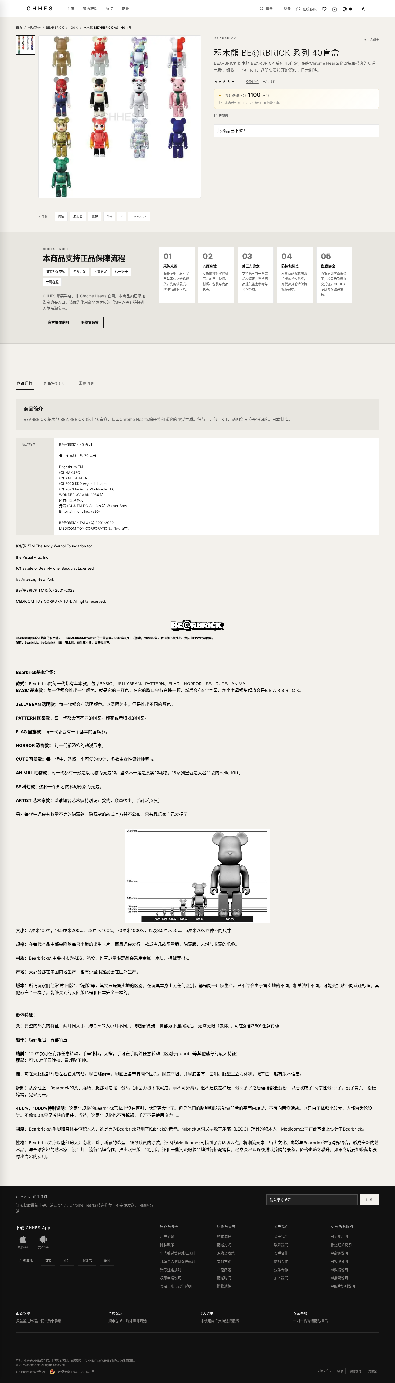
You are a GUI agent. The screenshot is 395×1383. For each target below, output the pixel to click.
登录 (287, 8)
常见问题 (224, 1270)
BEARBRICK (55, 28)
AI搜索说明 (339, 1278)
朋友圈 (77, 216)
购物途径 (224, 1286)
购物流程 (224, 1236)
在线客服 (26, 1261)
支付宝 (372, 1371)
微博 (95, 216)
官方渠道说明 (58, 322)
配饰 (125, 8)
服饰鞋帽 (90, 8)
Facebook (139, 216)
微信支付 (355, 1371)
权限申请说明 (170, 1278)
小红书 (87, 1261)
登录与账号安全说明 (176, 1286)
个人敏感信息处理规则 (177, 1253)
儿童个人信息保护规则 (177, 1261)
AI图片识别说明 (343, 1286)
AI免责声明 (339, 1236)
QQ (109, 216)
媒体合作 (281, 1270)
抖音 (66, 1261)
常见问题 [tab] (86, 383)
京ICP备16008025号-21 (30, 1371)
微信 (61, 216)
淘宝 (48, 1261)
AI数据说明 (339, 1270)
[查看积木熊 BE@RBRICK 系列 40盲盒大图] (120, 117)
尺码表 (223, 116)
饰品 (109, 8)
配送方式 (224, 1245)
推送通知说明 (341, 1245)
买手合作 (281, 1253)
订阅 (369, 1200)
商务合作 (281, 1261)
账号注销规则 (170, 1270)
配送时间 (224, 1278)
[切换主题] (363, 9)
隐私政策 (167, 1245)
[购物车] (334, 9)
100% (73, 28)
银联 (340, 1371)
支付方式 (224, 1261)
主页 (70, 8)
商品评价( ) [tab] (55, 383)
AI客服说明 (339, 1261)
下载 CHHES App (33, 1227)
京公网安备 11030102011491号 (75, 1371)
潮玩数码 (34, 28)
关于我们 (281, 1236)
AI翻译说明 (339, 1253)
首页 (19, 28)
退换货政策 (90, 322)
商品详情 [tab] (25, 383)
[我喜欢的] (324, 9)
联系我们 (281, 1245)
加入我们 (281, 1278)
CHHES (40, 8)
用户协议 (167, 1236)
